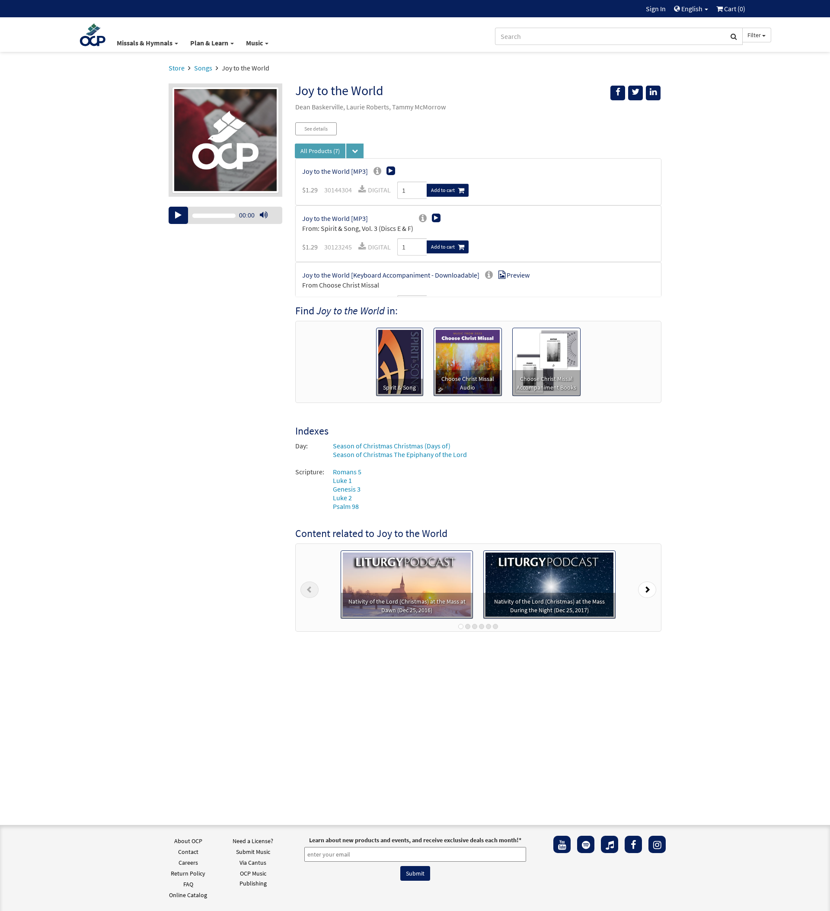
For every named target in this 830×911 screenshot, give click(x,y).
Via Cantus (252, 862)
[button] (309, 587)
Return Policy (188, 873)
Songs (203, 68)
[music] (609, 844)
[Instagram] (657, 844)
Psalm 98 (346, 506)
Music (255, 42)
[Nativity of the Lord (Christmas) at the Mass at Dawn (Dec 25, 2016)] (407, 583)
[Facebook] (633, 844)
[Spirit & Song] (399, 361)
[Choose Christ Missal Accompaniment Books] (546, 361)
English (692, 8)
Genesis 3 (347, 489)
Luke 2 (342, 497)
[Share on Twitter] (635, 93)
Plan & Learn (210, 42)
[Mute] (263, 215)
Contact (188, 852)
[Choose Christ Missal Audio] (468, 361)
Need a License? (253, 841)
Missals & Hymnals (145, 42)
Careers (188, 862)
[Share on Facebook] (617, 93)
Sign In (656, 8)
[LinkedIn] (653, 93)
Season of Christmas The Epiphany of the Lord (400, 454)
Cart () (734, 8)
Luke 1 (342, 480)
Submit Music (253, 852)
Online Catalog (188, 895)
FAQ (188, 884)
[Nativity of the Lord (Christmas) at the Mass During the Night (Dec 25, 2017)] (549, 583)
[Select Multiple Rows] (355, 151)
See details (316, 128)
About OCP (188, 841)
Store (177, 68)
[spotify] (585, 844)
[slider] (268, 223)
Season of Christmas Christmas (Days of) (391, 445)
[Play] (178, 215)
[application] (225, 215)
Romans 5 (347, 471)
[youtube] (562, 844)
